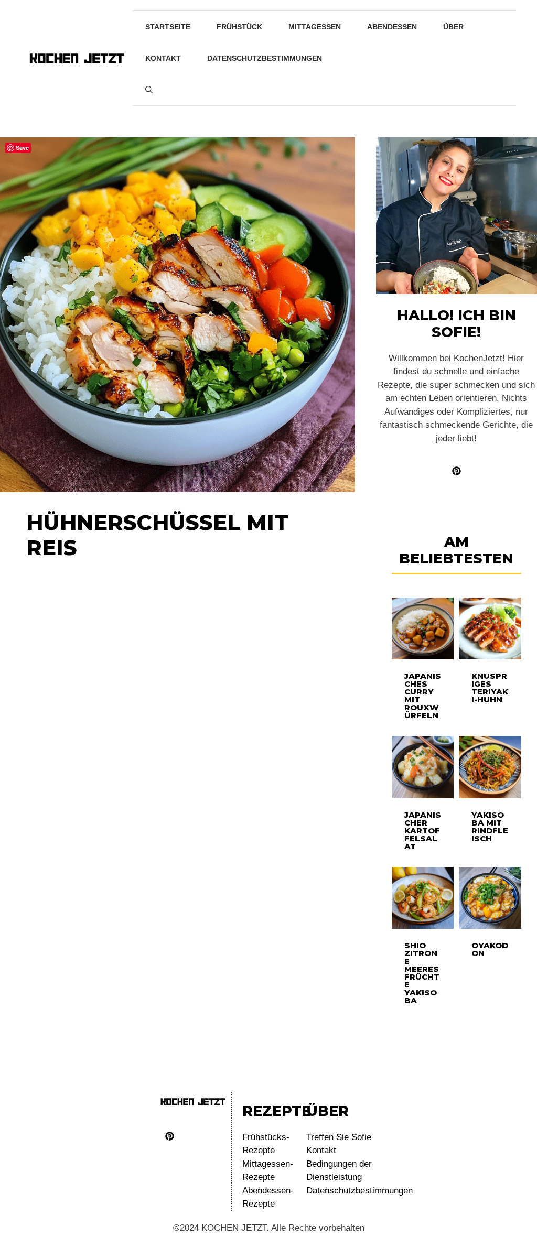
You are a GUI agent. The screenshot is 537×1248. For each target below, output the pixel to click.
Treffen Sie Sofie (338, 1137)
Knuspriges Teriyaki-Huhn (489, 687)
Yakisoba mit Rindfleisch (489, 826)
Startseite (167, 27)
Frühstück (239, 27)
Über (453, 27)
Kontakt (163, 58)
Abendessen (392, 27)
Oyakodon (489, 949)
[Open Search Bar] (149, 89)
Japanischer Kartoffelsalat (422, 830)
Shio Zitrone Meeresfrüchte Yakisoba (421, 972)
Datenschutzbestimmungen (264, 58)
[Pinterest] (170, 1136)
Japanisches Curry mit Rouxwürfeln (422, 695)
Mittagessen (314, 27)
